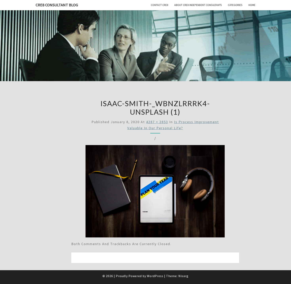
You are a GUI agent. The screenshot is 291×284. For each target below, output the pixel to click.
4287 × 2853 (157, 122)
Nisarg (183, 276)
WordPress (155, 276)
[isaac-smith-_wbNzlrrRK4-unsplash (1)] (155, 192)
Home (251, 5)
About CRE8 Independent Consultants (198, 5)
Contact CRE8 (159, 5)
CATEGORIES (235, 5)
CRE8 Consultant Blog (57, 4)
